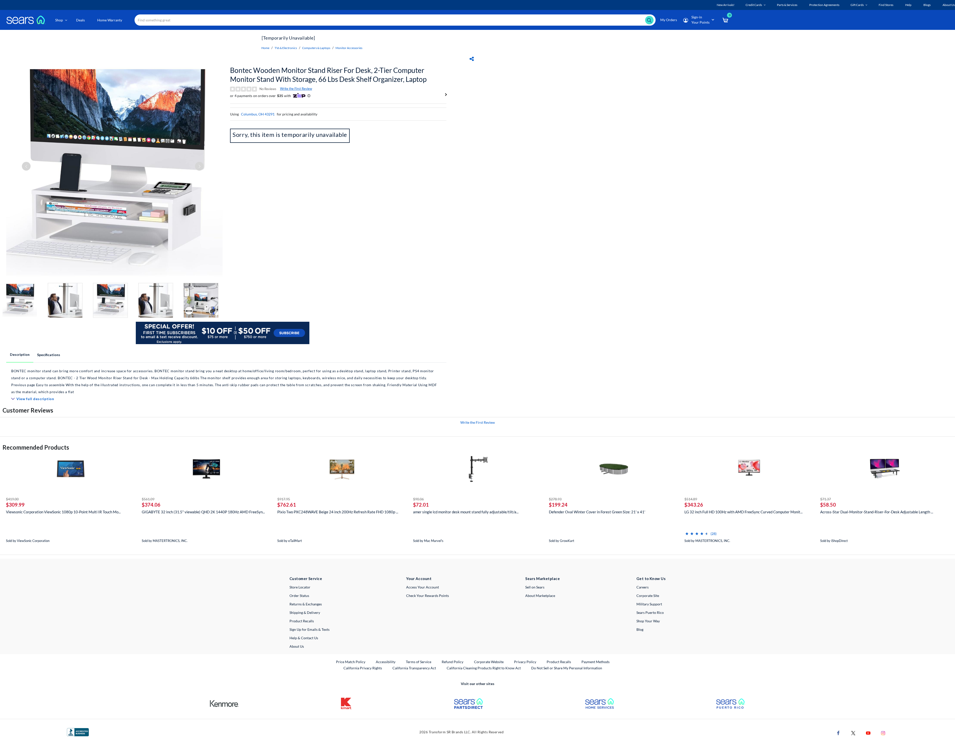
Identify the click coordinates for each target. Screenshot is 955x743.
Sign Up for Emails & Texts (309, 629)
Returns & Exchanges (305, 604)
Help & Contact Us (303, 638)
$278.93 (555, 499)
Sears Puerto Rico (650, 612)
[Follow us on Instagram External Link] (883, 733)
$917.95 (283, 499)
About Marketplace (540, 595)
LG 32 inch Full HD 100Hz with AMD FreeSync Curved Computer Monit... (743, 512)
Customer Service (305, 578)
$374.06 (151, 505)
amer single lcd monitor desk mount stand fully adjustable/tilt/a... (466, 512)
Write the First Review (296, 89)
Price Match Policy (350, 662)
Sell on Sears (534, 587)
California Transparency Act (414, 668)
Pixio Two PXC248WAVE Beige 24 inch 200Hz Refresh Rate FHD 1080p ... (337, 512)
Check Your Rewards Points (427, 595)
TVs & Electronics (286, 48)
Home (265, 48)
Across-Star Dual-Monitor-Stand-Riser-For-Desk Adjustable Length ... (876, 512)
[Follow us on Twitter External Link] (853, 733)
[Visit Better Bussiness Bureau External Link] (78, 732)
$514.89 (690, 499)
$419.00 (12, 499)
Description (20, 354)
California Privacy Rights (362, 668)
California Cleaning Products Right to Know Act (484, 668)
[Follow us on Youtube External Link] (868, 733)
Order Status (299, 595)
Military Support (649, 604)
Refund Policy (452, 662)
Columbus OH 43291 (258, 114)
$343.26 (693, 505)
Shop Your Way (648, 621)
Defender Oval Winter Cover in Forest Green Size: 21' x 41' (597, 512)
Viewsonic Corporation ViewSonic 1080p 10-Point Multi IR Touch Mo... (63, 512)
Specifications (48, 355)
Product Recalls (301, 621)
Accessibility (385, 662)
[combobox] (395, 20)
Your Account (418, 578)
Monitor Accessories (348, 48)
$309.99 (15, 505)
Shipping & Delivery (304, 612)
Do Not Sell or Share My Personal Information (566, 668)
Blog (639, 629)
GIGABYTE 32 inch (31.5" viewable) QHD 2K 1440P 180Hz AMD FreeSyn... (203, 512)
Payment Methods (595, 662)
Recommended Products (35, 447)
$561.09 (148, 499)
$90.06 (418, 499)
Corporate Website (489, 661)
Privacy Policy (525, 662)
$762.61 (286, 505)
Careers (642, 587)
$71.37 (825, 499)
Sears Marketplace (542, 578)
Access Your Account (422, 587)
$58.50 (828, 505)
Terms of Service (418, 662)
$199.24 (558, 505)
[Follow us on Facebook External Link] (838, 733)
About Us (296, 646)
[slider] (696, 531)
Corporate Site (647, 595)
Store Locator (299, 587)
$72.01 (421, 505)
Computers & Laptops (316, 48)
